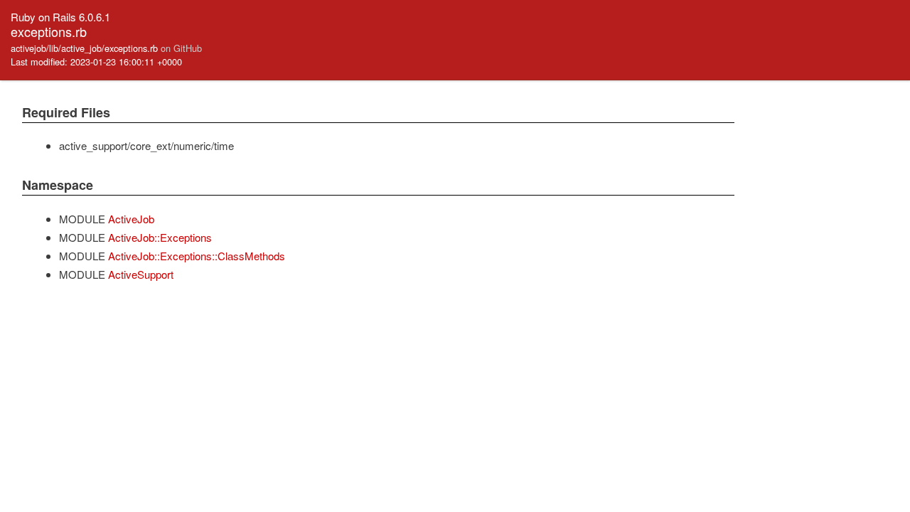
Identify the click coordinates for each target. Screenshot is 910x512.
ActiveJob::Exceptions (160, 237)
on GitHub (181, 48)
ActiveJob (131, 218)
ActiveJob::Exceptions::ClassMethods (196, 255)
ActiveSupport (140, 274)
